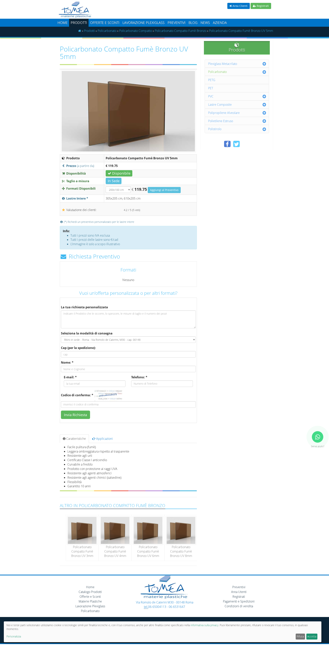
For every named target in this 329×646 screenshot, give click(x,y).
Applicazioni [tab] (104, 439)
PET (210, 88)
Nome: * (67, 362)
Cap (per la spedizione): (78, 348)
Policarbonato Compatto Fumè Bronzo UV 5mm (241, 31)
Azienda (220, 22)
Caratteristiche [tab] (75, 439)
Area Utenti (239, 592)
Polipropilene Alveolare (224, 113)
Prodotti (79, 22)
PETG (211, 80)
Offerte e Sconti (104, 22)
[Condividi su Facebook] (227, 144)
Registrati (262, 6)
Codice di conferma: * (77, 395)
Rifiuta (300, 636)
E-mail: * (70, 377)
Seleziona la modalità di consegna (87, 333)
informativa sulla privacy (204, 625)
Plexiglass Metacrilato (222, 64)
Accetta (311, 636)
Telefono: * (139, 377)
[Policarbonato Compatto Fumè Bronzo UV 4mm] (115, 530)
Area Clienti (240, 6)
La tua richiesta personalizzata (84, 307)
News (205, 22)
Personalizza (13, 636)
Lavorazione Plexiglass (90, 606)
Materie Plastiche (90, 601)
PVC (210, 96)
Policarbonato (107, 31)
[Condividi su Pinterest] (245, 144)
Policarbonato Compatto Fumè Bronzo (180, 31)
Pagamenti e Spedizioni (239, 601)
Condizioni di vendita (239, 606)
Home (62, 22)
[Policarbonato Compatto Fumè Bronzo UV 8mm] (181, 530)
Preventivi (176, 22)
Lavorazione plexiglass (143, 22)
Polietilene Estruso (220, 121)
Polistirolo (214, 129)
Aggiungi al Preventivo (164, 190)
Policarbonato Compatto (135, 31)
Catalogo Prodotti (90, 592)
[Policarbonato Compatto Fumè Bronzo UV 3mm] (82, 530)
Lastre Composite (220, 104)
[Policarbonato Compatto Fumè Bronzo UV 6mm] (148, 530)
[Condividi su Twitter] (236, 144)
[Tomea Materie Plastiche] (110, 10)
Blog (192, 22)
